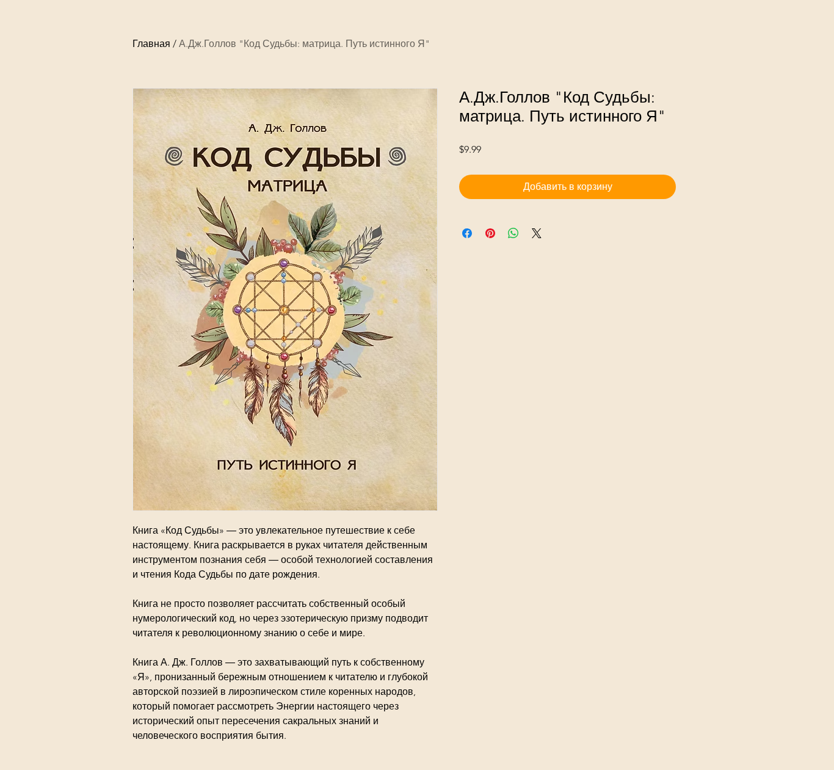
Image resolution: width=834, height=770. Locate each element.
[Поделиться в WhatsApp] (513, 233)
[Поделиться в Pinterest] (490, 233)
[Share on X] (536, 233)
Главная (151, 43)
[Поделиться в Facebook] (467, 233)
